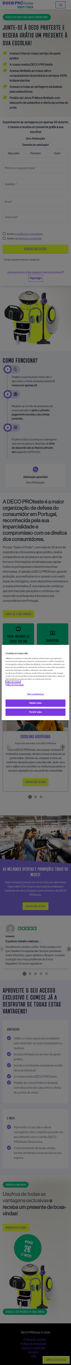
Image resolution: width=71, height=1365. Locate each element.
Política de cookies (13, 682)
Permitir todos (35, 712)
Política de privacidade (15, 685)
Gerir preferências (35, 694)
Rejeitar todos (35, 703)
